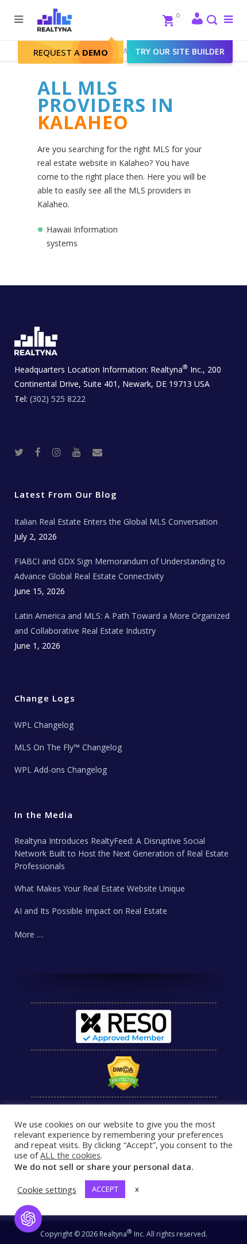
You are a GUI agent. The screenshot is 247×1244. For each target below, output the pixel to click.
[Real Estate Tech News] (97, 451)
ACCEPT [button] (105, 1189)
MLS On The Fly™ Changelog (68, 747)
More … (28, 934)
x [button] (137, 1189)
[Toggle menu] (226, 19)
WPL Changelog (44, 724)
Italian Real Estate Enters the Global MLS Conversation (116, 521)
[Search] (211, 21)
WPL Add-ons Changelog (60, 769)
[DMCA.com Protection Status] (124, 1073)
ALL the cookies (70, 1155)
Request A (70, 52)
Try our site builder (180, 51)
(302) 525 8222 (58, 398)
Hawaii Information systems (82, 236)
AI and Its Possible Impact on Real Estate (90, 910)
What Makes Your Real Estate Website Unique (99, 888)
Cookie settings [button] (46, 1189)
